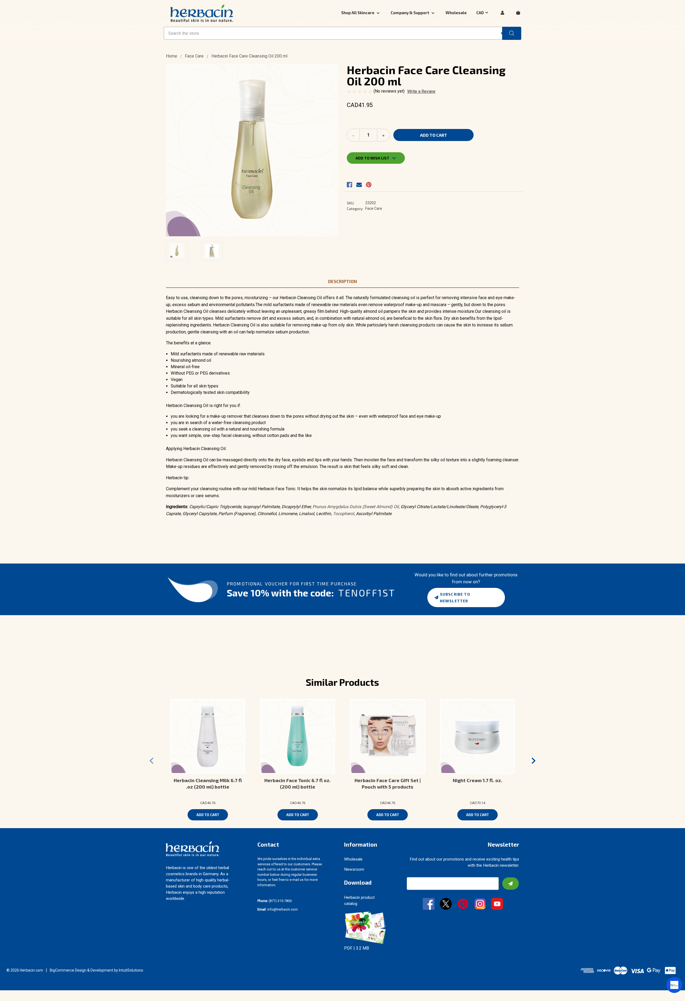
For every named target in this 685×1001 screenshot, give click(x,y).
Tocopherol (343, 513)
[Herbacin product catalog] (365, 927)
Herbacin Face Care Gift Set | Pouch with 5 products (388, 783)
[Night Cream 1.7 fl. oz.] (477, 736)
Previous (151, 761)
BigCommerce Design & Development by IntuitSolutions (96, 970)
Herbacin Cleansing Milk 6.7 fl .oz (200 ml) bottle (208, 783)
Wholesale (456, 12)
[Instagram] (480, 904)
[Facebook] (349, 184)
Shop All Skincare (358, 12)
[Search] (511, 33)
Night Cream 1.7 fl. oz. (477, 780)
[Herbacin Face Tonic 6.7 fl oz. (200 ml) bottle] (297, 736)
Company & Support (410, 12)
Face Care (373, 208)
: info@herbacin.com (277, 909)
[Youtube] (497, 904)
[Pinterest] (368, 184)
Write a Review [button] (421, 91)
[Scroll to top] (10, 990)
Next (533, 761)
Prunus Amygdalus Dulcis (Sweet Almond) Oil (356, 506)
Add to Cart (207, 815)
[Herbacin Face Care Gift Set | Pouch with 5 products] (387, 736)
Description (342, 281)
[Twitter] (445, 904)
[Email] (359, 184)
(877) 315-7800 (274, 901)
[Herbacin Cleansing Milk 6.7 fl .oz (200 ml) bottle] (207, 736)
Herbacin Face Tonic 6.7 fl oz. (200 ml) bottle (297, 783)
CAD (480, 12)
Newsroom (354, 869)
